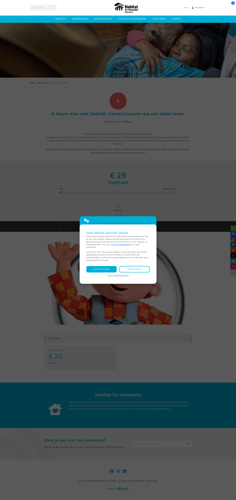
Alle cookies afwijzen (118, 276)
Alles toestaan (101, 269)
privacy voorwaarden (120, 245)
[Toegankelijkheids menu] (233, 3)
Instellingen (134, 269)
